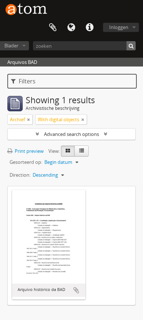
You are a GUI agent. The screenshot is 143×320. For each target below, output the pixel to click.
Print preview (29, 151)
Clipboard (53, 27)
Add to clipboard (76, 290)
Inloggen (118, 27)
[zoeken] (131, 45)
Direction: (20, 175)
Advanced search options (71, 134)
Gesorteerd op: (26, 162)
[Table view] (81, 151)
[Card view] (68, 151)
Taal (71, 27)
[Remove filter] (28, 119)
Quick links (89, 27)
